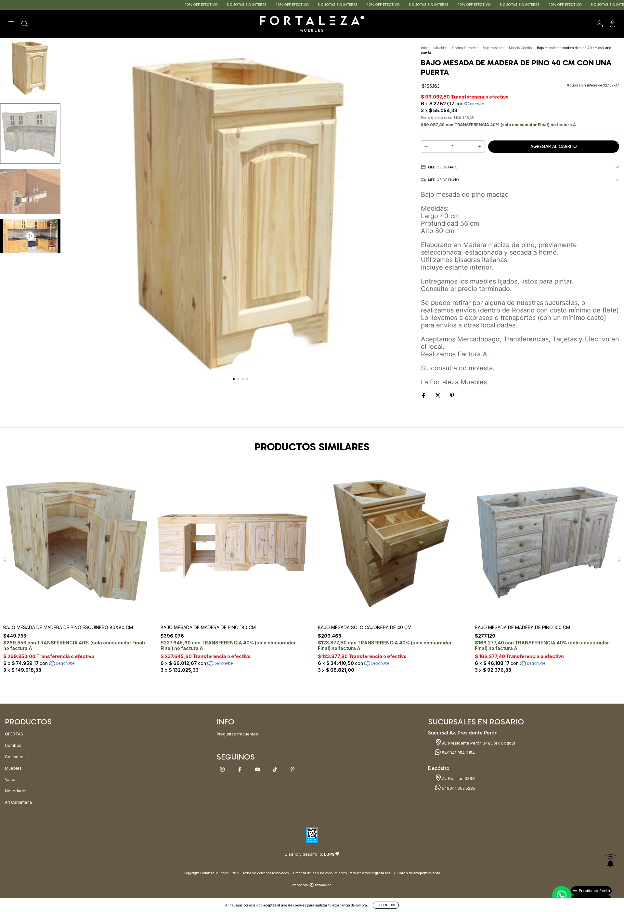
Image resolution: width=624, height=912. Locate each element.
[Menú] (11, 24)
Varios (11, 779)
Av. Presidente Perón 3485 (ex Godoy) (478, 743)
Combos (13, 745)
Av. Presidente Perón (591, 890)
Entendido (385, 905)
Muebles (440, 48)
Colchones (15, 756)
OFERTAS (14, 734)
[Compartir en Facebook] (424, 395)
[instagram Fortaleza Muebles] (222, 769)
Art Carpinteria (18, 802)
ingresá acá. (381, 873)
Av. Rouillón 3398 (458, 778)
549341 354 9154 (458, 752)
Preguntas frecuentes (237, 734)
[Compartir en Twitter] (438, 395)
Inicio (425, 48)
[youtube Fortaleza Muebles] (258, 769)
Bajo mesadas (493, 48)
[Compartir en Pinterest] (452, 395)
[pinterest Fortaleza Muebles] (292, 769)
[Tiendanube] (312, 885)
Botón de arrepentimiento (418, 873)
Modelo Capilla (520, 48)
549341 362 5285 (458, 788)
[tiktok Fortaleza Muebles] (275, 769)
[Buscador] (24, 24)
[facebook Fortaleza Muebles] (240, 769)
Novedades (16, 790)
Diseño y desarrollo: (309, 854)
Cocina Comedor (465, 48)
